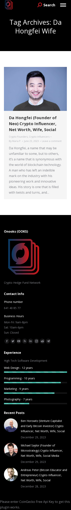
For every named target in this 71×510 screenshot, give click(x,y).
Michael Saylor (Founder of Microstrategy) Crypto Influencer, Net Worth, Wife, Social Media (42, 450)
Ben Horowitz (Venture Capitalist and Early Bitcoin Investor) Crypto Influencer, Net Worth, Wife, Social (43, 426)
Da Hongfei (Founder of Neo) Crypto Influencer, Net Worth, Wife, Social (33, 123)
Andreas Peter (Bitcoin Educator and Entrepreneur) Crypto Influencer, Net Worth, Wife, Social (44, 475)
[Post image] (11, 425)
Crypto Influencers (39, 136)
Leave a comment (52, 141)
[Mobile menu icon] (63, 5)
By (15, 141)
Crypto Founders (18, 136)
